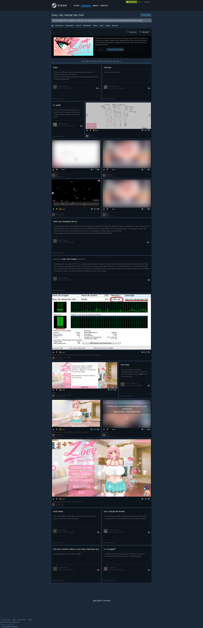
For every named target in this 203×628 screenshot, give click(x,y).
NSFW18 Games (63, 86)
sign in (140, 2)
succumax (109, 175)
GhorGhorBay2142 (131, 383)
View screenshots (93, 137)
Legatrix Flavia (62, 568)
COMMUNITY (86, 6)
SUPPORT (104, 6)
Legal (14, 620)
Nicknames (58, 434)
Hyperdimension (113, 86)
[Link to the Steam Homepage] (59, 7)
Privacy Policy (5, 620)
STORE (76, 6)
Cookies (30, 620)
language (146, 2)
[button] (145, 31)
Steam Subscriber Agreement (10, 622)
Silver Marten (62, 530)
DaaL (107, 434)
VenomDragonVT (63, 124)
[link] (9, 626)
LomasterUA (59, 504)
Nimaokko (111, 568)
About (96, 6)
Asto (90, 135)
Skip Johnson (59, 214)
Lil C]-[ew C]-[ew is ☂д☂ (63, 357)
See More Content (101, 600)
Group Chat (133, 32)
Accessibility (21, 620)
